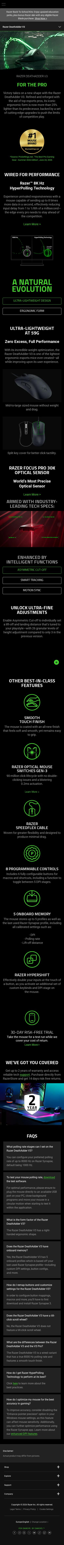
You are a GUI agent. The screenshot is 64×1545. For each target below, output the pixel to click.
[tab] (32, 301)
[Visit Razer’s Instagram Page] (19, 1533)
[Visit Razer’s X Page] (29, 1533)
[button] (4, 4)
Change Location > (40, 1522)
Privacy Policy (29, 1509)
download (49, 1177)
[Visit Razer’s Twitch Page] (44, 1533)
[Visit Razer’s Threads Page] (24, 1533)
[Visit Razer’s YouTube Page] (34, 1533)
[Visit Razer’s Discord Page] (49, 1533)
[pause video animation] (56, 662)
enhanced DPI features (24, 1433)
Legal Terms (15, 1509)
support (25, 1074)
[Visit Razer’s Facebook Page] (14, 1533)
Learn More (32, 224)
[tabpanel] (32, 396)
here (15, 1383)
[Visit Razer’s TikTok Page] (39, 1533)
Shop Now (41, 18)
